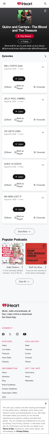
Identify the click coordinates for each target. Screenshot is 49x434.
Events (28, 353)
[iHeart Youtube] (24, 334)
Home (27, 376)
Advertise (6, 376)
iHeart (4, 345)
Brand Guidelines (9, 384)
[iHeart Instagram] (17, 334)
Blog (4, 380)
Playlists (5, 361)
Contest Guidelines (9, 388)
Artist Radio (6, 357)
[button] (19, 78)
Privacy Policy (22, 431)
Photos (28, 361)
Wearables (29, 380)
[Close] (46, 403)
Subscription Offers (9, 392)
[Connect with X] (10, 334)
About (4, 372)
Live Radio (6, 349)
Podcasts (6, 353)
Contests (28, 357)
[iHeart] (24, 4)
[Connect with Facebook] (3, 334)
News (27, 345)
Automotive (29, 372)
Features (28, 349)
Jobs (4, 397)
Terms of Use (8, 428)
